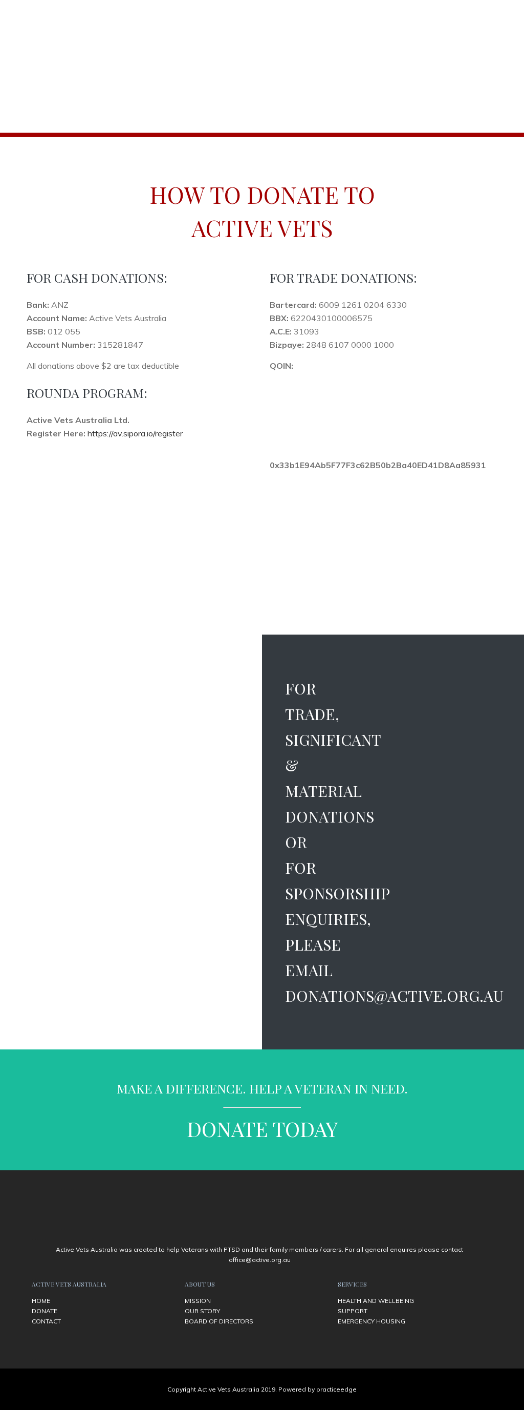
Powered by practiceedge (317, 1389)
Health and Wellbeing (376, 1300)
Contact (46, 1321)
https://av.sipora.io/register (135, 433)
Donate (44, 1311)
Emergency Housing (371, 1321)
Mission (198, 1300)
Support (352, 1311)
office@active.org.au (260, 1260)
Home (41, 1300)
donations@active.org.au (394, 995)
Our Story (202, 1311)
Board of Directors (219, 1321)
